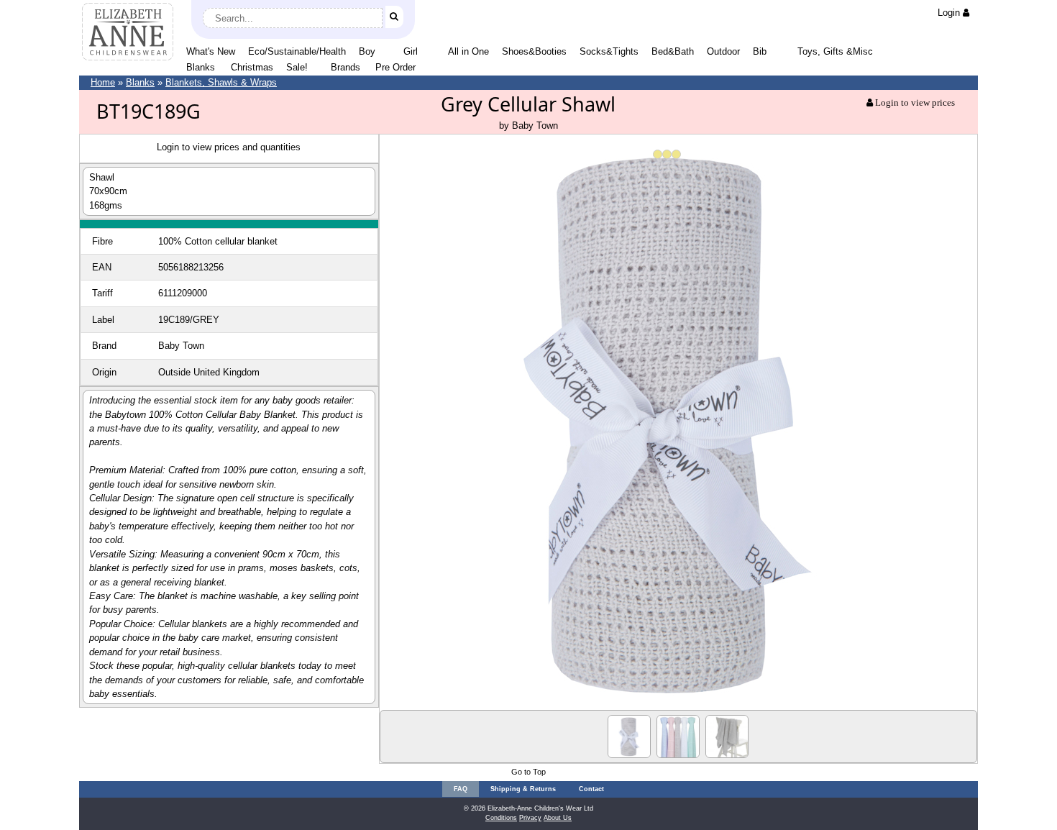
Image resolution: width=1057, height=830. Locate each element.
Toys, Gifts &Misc (835, 51)
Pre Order (395, 67)
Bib (760, 51)
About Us (558, 817)
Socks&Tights (609, 51)
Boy (367, 51)
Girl (410, 51)
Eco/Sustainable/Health (297, 51)
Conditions (501, 817)
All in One (468, 51)
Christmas (252, 67)
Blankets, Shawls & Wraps (221, 82)
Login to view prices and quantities (229, 147)
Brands (345, 67)
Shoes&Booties (534, 51)
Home (103, 82)
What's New (210, 51)
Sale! (297, 67)
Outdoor (723, 51)
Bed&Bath (672, 51)
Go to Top (528, 771)
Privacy (530, 817)
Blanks (200, 67)
